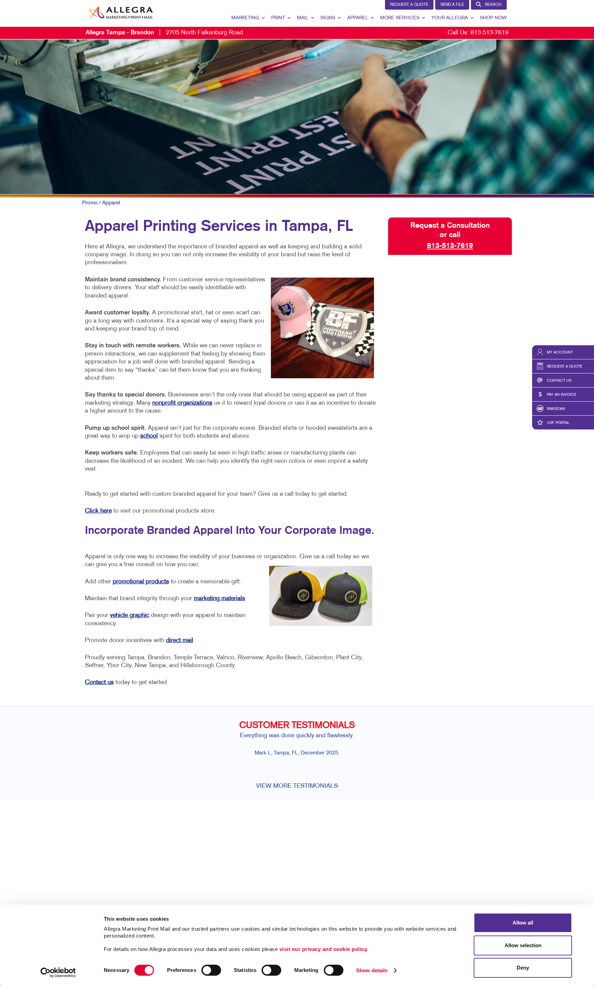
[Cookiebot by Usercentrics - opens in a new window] (58, 972)
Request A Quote (409, 5)
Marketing (245, 18)
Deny (523, 968)
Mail (302, 18)
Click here (98, 511)
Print (278, 18)
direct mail (179, 640)
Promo (90, 203)
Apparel (357, 18)
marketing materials (219, 599)
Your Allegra (449, 18)
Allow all (523, 923)
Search (493, 5)
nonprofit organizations (182, 403)
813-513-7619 (489, 33)
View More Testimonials (297, 786)
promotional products (141, 582)
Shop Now (493, 18)
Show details (371, 970)
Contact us (99, 682)
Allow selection (523, 945)
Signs (327, 18)
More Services (399, 18)
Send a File (452, 5)
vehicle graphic (129, 615)
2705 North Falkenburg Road (164, 33)
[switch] (211, 970)
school (149, 436)
